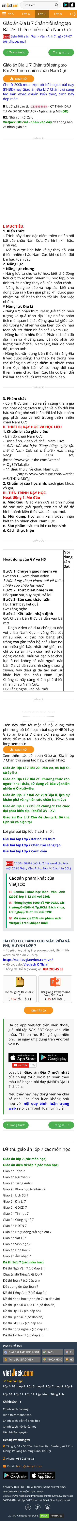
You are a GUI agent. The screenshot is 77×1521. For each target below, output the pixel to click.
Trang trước (17, 52)
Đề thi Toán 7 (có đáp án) (21, 1280)
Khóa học (54, 1359)
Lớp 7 (42, 14)
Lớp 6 (26, 14)
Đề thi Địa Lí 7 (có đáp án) (22, 1311)
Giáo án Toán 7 (14, 1171)
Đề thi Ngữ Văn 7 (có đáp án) (24, 1268)
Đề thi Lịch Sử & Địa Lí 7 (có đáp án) (29, 1305)
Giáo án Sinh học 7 (17, 1244)
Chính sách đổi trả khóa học (21, 1421)
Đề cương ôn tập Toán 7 (20, 1286)
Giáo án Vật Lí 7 (14, 1238)
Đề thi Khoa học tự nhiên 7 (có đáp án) (31, 1299)
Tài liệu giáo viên (21, 1359)
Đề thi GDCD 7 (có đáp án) (22, 1323)
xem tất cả (38, 1010)
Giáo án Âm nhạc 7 (17, 1256)
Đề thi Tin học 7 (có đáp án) (23, 1335)
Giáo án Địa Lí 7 (14, 1201)
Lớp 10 (7, 1394)
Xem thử (21, 79)
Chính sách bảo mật (16, 1409)
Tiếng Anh (57, 1394)
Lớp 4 (21, 1386)
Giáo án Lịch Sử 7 (15, 1195)
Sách (50, 1352)
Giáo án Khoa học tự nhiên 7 (24, 1189)
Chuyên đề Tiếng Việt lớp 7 (22, 1274)
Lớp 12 (29, 1394)
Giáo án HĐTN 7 (15, 1226)
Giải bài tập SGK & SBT (23, 1352)
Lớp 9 (68, 1386)
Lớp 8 (58, 14)
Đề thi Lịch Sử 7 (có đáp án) (23, 1317)
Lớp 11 (18, 1394)
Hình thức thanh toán (17, 1415)
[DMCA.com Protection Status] (54, 1516)
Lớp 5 (10, 14)
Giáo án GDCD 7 (15, 1207)
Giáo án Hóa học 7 (16, 1250)
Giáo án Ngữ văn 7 (16, 1177)
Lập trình (42, 1394)
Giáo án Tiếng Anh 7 (18, 1183)
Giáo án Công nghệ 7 (18, 1219)
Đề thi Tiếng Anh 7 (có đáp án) (25, 1292)
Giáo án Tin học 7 (16, 1213)
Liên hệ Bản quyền (15, 1432)
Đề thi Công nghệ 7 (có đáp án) (26, 1329)
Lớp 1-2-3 (9, 1386)
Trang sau (60, 52)
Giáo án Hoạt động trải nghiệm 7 (27, 1232)
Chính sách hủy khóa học (19, 1426)
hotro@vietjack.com (29, 1466)
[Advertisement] (38, 182)
